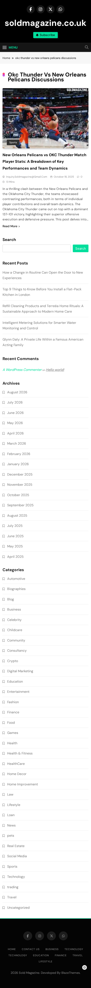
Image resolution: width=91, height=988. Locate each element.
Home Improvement (22, 784)
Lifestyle (13, 805)
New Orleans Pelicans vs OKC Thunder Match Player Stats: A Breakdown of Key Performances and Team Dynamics (44, 161)
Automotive (16, 578)
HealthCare (16, 763)
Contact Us (31, 949)
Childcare (14, 630)
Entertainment (18, 691)
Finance (13, 712)
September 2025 (20, 505)
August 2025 (17, 515)
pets (10, 835)
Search (9, 239)
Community (16, 640)
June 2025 (15, 536)
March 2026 (16, 443)
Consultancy (17, 650)
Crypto (12, 661)
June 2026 (15, 413)
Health (12, 743)
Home (12, 949)
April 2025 (15, 556)
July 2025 (15, 525)
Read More (10, 226)
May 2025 (15, 546)
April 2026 (15, 433)
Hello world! (55, 369)
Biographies (16, 589)
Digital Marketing (20, 671)
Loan (11, 815)
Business (14, 609)
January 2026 (18, 464)
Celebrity (14, 620)
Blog (10, 599)
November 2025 (19, 484)
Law (10, 794)
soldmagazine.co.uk (45, 22)
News (11, 825)
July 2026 (15, 402)
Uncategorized (18, 907)
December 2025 (20, 474)
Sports (13, 142)
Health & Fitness (20, 753)
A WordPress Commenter (22, 369)
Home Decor (16, 774)
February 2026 (18, 454)
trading (12, 887)
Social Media (17, 856)
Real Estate (16, 846)
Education (15, 681)
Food (11, 722)
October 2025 (18, 495)
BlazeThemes (70, 973)
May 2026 (15, 423)
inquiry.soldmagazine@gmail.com (26, 176)
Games (12, 733)
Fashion (13, 702)
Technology (16, 876)
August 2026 (17, 392)
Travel (12, 897)
